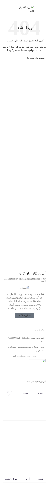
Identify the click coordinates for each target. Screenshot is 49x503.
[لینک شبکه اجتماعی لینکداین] (26, 2)
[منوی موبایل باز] (45, 9)
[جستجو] (5, 58)
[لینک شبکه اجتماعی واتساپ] (22, 2)
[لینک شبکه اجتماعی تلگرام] (19, 2)
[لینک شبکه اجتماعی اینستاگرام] (22, 323)
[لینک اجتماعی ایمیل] (29, 2)
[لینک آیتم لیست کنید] (24, 339)
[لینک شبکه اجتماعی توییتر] (26, 323)
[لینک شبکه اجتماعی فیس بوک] (30, 323)
